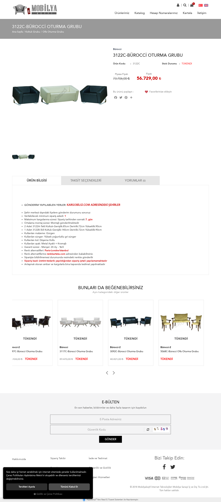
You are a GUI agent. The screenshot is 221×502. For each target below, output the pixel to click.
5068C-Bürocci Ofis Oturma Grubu (134, 351)
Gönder (110, 439)
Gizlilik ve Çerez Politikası (49, 494)
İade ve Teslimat (98, 458)
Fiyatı (149, 73)
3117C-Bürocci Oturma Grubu (30, 351)
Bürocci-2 (69, 347)
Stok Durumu (169, 63)
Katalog (139, 13)
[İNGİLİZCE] (206, 5)
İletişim (201, 13)
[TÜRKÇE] (200, 5)
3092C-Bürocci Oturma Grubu (81, 351)
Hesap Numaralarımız (164, 13)
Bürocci (117, 49)
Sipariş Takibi (58, 458)
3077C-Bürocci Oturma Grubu (181, 351)
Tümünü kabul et (69, 486)
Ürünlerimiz (122, 13)
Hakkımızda (19, 459)
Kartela (187, 13)
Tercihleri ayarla (27, 486)
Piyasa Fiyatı (121, 74)
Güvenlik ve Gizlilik (100, 467)
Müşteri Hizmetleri (99, 477)
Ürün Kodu (119, 63)
